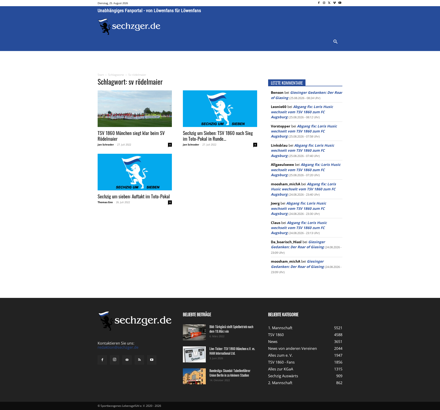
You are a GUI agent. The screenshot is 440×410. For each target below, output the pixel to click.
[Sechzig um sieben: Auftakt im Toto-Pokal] (135, 172)
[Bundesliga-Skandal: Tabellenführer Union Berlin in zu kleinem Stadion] (194, 376)
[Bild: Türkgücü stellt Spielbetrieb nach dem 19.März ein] (194, 332)
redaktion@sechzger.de (118, 347)
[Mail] (127, 359)
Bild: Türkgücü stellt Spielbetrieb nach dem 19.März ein (231, 329)
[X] (329, 3)
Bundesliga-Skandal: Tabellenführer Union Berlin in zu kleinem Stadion (229, 373)
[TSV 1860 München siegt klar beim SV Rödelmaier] (135, 108)
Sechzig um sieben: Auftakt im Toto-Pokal (134, 196)
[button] (335, 42)
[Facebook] (319, 3)
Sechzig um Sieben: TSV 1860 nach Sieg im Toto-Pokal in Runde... (218, 135)
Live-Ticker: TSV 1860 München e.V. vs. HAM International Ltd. (232, 351)
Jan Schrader (106, 144)
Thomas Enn (105, 202)
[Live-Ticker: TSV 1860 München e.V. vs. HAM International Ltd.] (194, 354)
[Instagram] (324, 3)
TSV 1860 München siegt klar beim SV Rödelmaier (131, 135)
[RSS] (139, 359)
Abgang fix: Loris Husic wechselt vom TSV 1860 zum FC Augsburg (302, 111)
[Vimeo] (334, 3)
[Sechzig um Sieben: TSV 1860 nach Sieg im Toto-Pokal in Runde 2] (220, 108)
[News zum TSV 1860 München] (129, 27)
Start (101, 75)
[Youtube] (339, 3)
